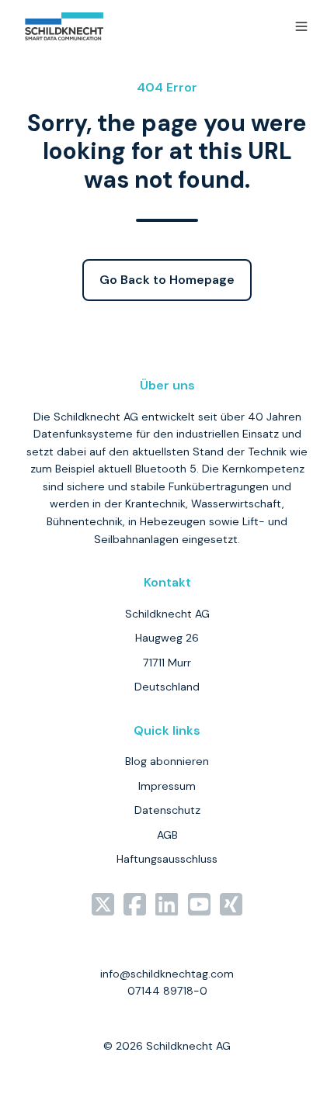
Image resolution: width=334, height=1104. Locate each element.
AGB (167, 835)
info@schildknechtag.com (167, 974)
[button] (301, 26)
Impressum (167, 786)
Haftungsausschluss (167, 859)
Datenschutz (167, 810)
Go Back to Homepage (167, 280)
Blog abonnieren (167, 761)
